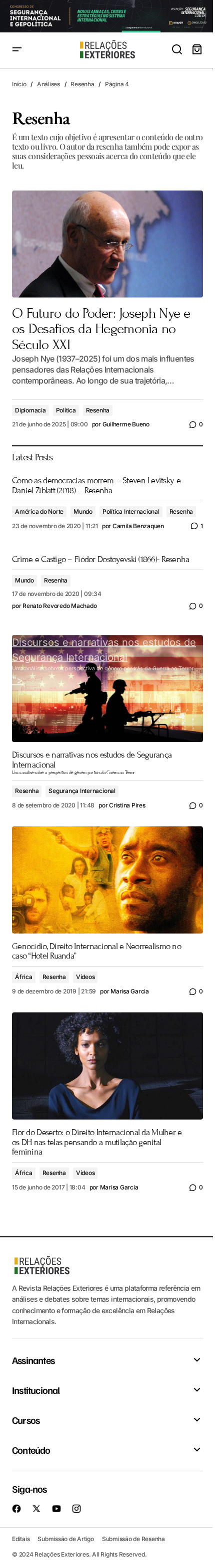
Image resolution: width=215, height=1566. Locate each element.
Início (19, 84)
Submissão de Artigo (66, 1539)
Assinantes (33, 1360)
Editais (21, 1539)
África (23, 976)
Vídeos (85, 976)
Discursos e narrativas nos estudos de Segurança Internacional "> (104, 661)
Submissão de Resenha (133, 1539)
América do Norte (39, 511)
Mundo (83, 511)
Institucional (36, 1389)
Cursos (26, 1419)
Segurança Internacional (81, 790)
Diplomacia (30, 410)
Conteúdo (31, 1449)
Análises (48, 84)
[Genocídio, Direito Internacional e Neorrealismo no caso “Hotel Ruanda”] (107, 880)
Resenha (82, 84)
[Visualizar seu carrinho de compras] (197, 50)
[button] (17, 50)
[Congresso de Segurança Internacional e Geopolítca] (107, 16)
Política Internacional (131, 511)
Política (66, 410)
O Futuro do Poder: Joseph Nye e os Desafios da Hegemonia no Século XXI (101, 329)
